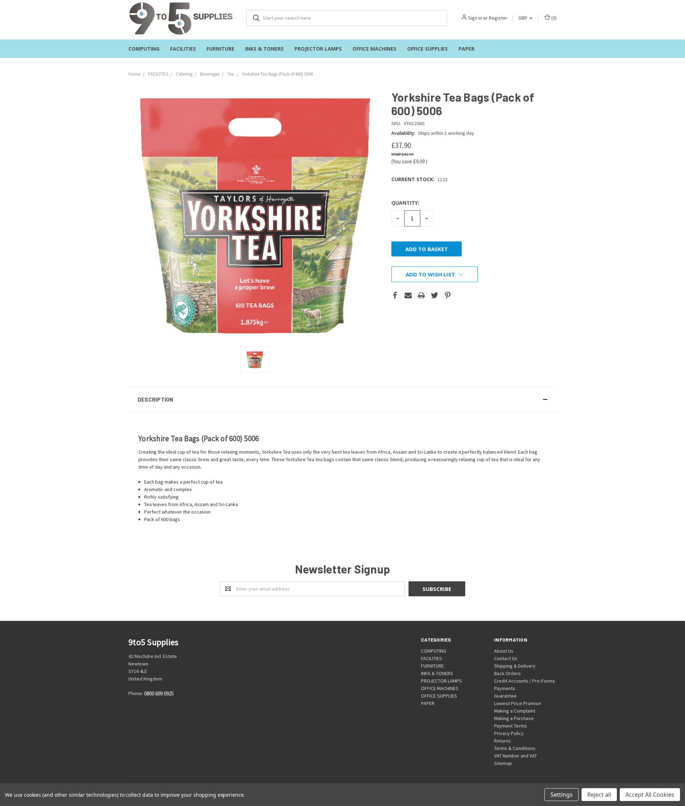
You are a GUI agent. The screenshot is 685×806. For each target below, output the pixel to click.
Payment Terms (510, 726)
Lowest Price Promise (517, 703)
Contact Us (505, 658)
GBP (523, 18)
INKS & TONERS (264, 48)
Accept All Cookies (649, 795)
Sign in (475, 18)
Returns (502, 741)
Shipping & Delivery (515, 666)
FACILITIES (183, 48)
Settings (561, 795)
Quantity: (405, 202)
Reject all (599, 795)
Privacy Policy (509, 733)
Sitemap (503, 763)
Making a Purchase (514, 718)
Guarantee (505, 696)
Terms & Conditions (515, 748)
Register (498, 18)
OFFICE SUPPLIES (427, 48)
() (553, 18)
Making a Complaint (514, 711)
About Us (503, 651)
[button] (342, 399)
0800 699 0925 (159, 693)
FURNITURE (220, 48)
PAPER (466, 48)
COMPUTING (143, 48)
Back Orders (507, 673)
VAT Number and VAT (515, 756)
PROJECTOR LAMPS (318, 48)
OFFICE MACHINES (374, 48)
